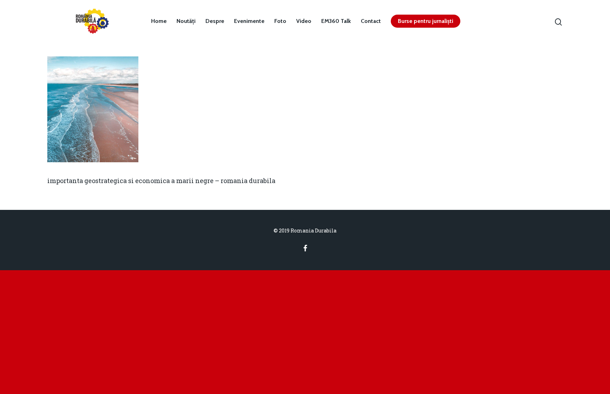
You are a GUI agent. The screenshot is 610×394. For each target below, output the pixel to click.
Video (303, 21)
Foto (280, 21)
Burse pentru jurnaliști (425, 21)
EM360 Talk (336, 21)
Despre (214, 21)
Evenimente (249, 21)
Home (159, 21)
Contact (371, 21)
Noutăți (186, 21)
